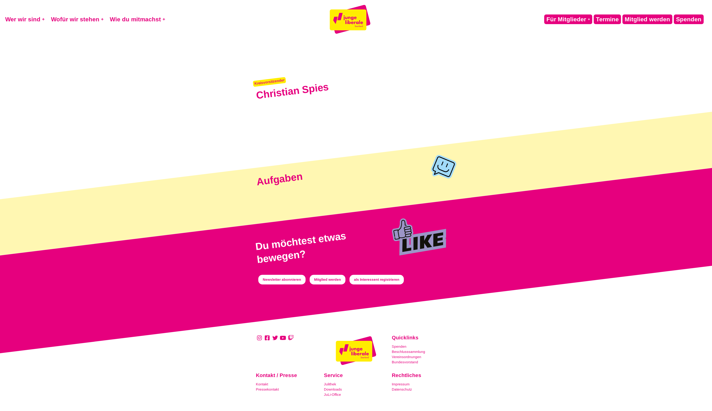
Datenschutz (402, 389)
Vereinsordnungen (406, 357)
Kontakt (262, 384)
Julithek (330, 384)
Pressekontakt (267, 389)
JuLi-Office (332, 395)
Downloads (333, 389)
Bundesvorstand (405, 362)
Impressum (401, 384)
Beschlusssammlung (408, 352)
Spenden (399, 346)
